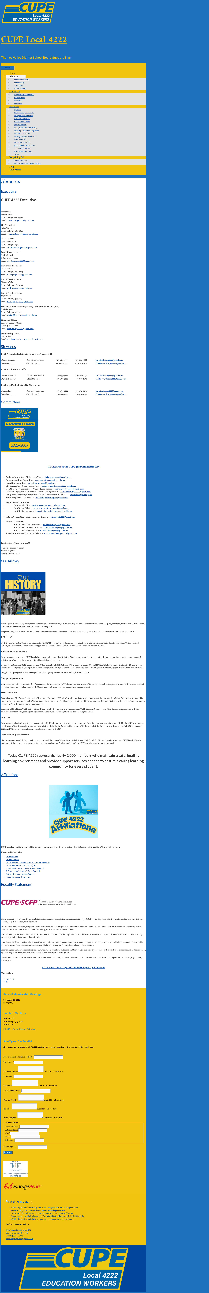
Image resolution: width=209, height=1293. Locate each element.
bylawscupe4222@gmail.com (57, 477)
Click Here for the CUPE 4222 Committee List (73, 467)
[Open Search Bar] (4, 64)
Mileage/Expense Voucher (25, 136)
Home (12, 73)
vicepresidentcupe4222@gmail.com (22, 234)
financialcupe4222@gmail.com (20, 329)
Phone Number (10, 1147)
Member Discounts (22, 133)
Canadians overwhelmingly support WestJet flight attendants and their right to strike (47, 1216)
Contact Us (14, 91)
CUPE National (12, 859)
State (8, 1136)
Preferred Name (10, 1071)
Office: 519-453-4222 (14, 1236)
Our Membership (21, 79)
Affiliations (19, 85)
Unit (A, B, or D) (10, 1100)
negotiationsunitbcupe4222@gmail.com (51, 508)
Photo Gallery (20, 88)
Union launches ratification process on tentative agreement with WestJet (42, 1213)
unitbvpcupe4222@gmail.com (19, 288)
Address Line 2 (11, 1130)
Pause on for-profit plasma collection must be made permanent (38, 1210)
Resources (14, 106)
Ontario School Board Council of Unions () (27, 862)
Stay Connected (20, 160)
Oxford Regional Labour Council (20, 874)
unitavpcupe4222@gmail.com (19, 274)
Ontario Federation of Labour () (21, 865)
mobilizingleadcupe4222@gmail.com (52, 497)
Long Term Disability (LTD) (25, 127)
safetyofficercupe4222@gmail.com (22, 315)
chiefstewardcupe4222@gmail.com (22, 247)
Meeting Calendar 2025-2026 (26, 130)
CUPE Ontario (12, 857)
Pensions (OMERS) (22, 142)
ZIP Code (10, 1140)
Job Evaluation (20, 125)
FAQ (11, 166)
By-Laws (17, 110)
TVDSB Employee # (12, 1091)
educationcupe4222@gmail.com (42, 483)
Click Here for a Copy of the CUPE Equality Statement (73, 967)
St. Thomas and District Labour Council (23, 871)
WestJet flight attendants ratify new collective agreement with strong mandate (44, 1207)
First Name (8, 1062)
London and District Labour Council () (25, 868)
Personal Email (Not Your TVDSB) (18, 1057)
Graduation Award (22, 122)
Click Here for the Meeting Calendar (19, 1029)
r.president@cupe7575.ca (81, 495)
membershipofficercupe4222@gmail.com (25, 339)
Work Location (10, 1118)
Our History (19, 82)
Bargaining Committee (24, 95)
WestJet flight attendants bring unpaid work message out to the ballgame (42, 1219)
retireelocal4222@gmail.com (62, 517)
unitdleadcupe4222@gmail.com (109, 391)
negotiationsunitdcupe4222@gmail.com (54, 511)
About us (13, 76)
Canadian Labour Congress (18, 877)
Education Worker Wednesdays (27, 163)
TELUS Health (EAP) (22, 148)
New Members (20, 139)
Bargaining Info (17, 157)
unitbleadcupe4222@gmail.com (109, 375)
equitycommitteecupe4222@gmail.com (59, 486)
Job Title (7, 1109)
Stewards (18, 104)
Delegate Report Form (23, 116)
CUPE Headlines (22, 1202)
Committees (19, 98)
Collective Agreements (24, 113)
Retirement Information (24, 145)
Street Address (12, 1126)
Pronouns (7, 1085)
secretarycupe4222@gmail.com (20, 261)
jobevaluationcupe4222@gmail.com (75, 492)
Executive (18, 100)
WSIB (16, 154)
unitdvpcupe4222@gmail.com (20, 301)
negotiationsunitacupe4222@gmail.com (47, 505)
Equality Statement (22, 119)
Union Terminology (22, 151)
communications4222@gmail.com (50, 480)
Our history (10, 561)
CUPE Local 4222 (34, 40)
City (7, 1133)
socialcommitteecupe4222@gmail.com (60, 533)
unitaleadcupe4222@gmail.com (109, 360)
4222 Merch (15, 169)
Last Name (8, 1076)
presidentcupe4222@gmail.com (20, 220)
